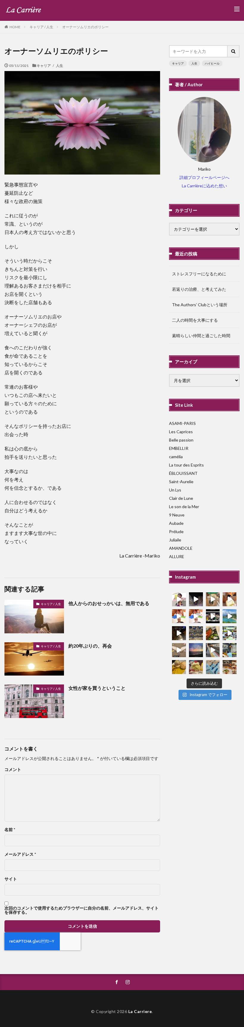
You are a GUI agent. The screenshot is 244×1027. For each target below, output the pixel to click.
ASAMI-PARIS (182, 423)
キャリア (178, 63)
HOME (15, 27)
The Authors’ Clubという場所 (199, 304)
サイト (10, 879)
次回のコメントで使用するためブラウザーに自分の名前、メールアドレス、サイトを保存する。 (81, 910)
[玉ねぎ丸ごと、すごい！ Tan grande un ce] (179, 667)
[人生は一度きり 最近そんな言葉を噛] (179, 633)
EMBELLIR (178, 448)
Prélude (176, 531)
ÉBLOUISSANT (183, 473)
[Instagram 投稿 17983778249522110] (230, 633)
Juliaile (175, 539)
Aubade (176, 523)
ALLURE (176, 556)
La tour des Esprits (186, 464)
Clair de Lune (181, 498)
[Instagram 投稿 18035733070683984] (213, 616)
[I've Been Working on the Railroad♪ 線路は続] (213, 650)
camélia (176, 456)
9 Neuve (176, 514)
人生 (194, 63)
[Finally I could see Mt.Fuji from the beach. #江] (196, 650)
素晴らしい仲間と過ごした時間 (201, 335)
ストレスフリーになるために (199, 273)
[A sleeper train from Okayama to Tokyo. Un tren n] (230, 650)
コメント (12, 769)
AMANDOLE (181, 548)
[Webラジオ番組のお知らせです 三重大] (179, 616)
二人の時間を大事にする (195, 320)
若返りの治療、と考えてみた (199, 289)
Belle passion (181, 439)
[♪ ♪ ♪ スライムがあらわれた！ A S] (213, 667)
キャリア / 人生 (41, 27)
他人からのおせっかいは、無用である (108, 603)
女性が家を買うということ (97, 688)
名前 (9, 829)
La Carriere (140, 1011)
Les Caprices (181, 431)
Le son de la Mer (184, 506)
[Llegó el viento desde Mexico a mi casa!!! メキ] (213, 633)
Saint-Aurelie (181, 481)
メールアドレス (20, 854)
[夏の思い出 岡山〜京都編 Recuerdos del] (179, 650)
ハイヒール (212, 63)
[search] (234, 51)
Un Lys (175, 489)
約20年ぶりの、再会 (90, 645)
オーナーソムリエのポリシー (85, 27)
